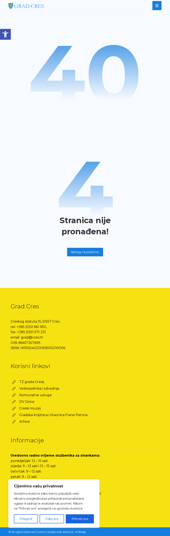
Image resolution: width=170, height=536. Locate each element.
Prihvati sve (80, 519)
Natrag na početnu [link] (85, 252)
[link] (5, 34)
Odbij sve (51, 519)
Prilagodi (25, 519)
